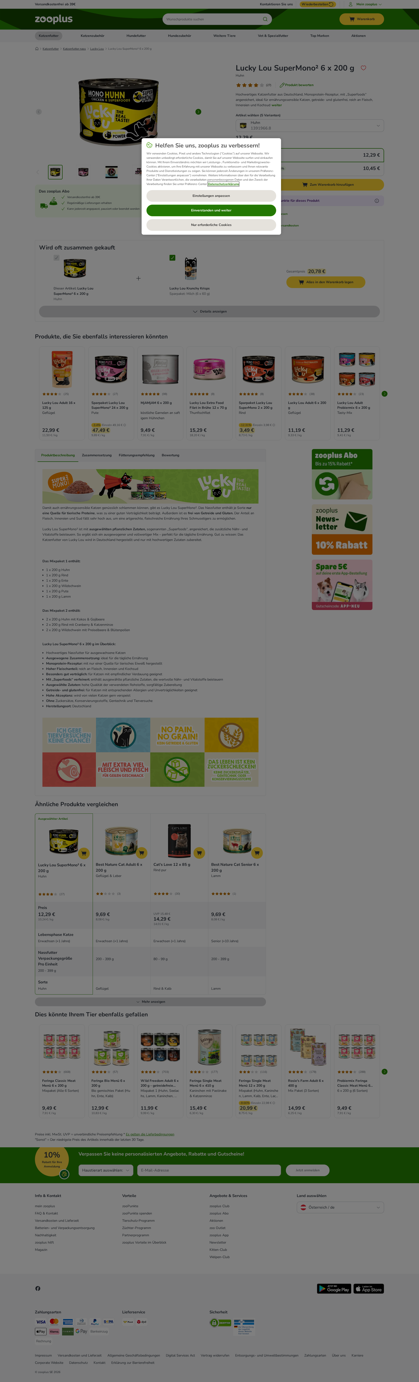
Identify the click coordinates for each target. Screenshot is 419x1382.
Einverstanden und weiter (211, 210)
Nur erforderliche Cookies (211, 225)
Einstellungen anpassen (211, 195)
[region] (211, 186)
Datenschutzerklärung (223, 184)
